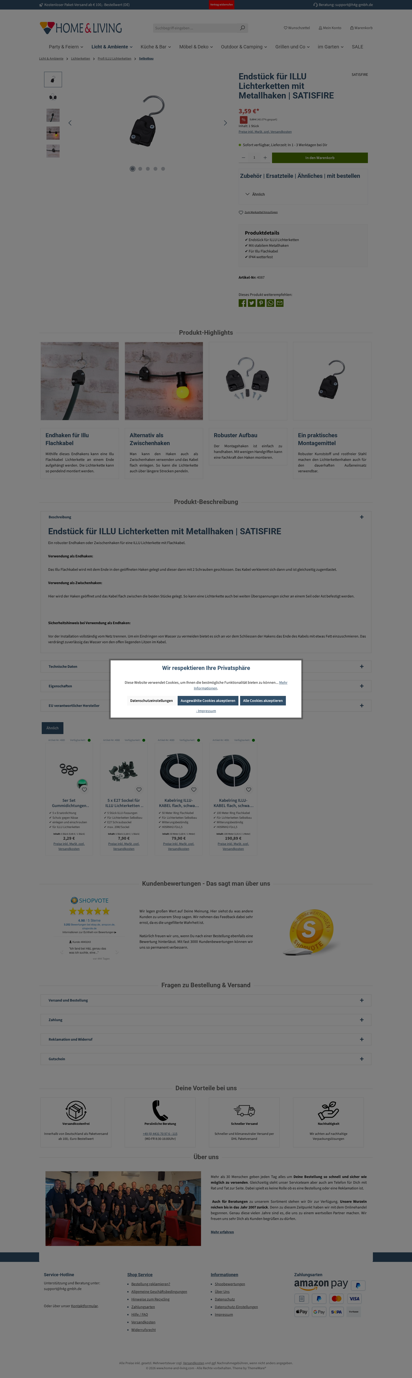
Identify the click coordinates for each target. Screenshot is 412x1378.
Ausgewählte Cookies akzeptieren (208, 700)
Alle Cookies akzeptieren (263, 700)
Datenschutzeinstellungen (151, 700)
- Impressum (206, 711)
